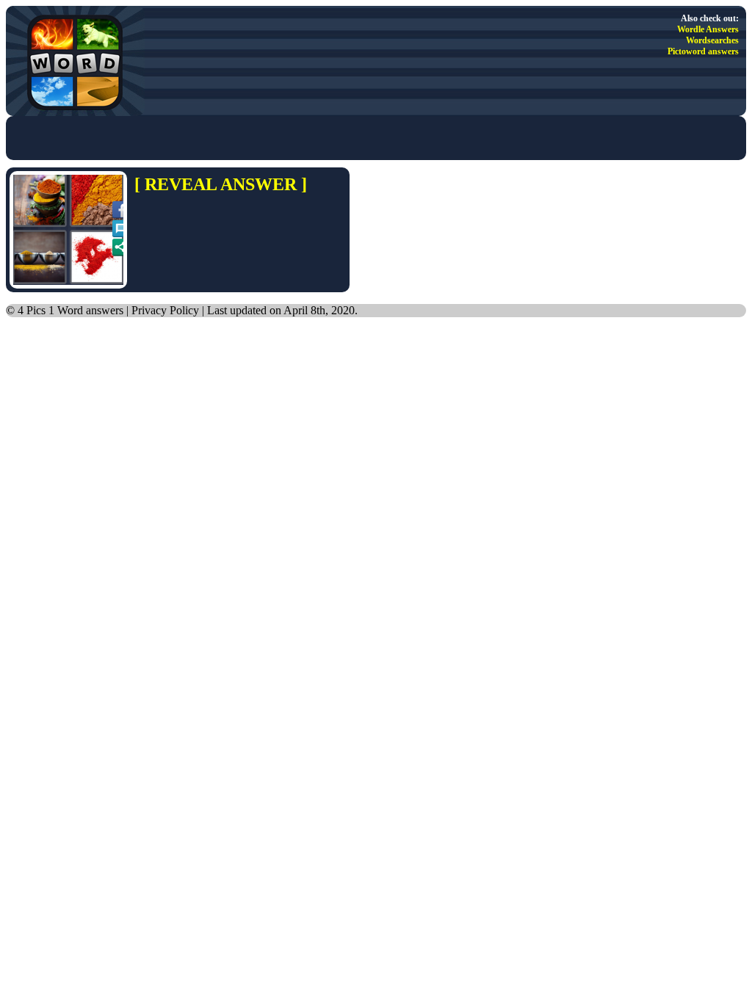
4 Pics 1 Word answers (70, 310)
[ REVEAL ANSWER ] (220, 184)
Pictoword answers (703, 51)
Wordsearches (712, 40)
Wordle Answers (708, 29)
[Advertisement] (185, 138)
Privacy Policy (165, 310)
